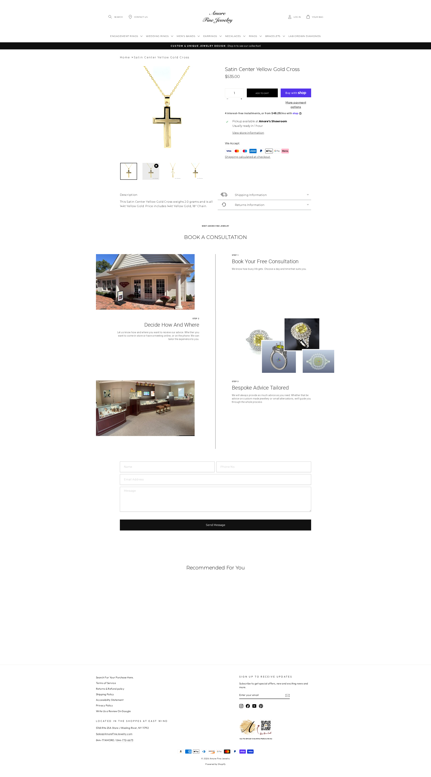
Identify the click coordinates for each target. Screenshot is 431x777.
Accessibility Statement (109, 699)
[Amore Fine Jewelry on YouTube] (254, 706)
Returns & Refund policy (110, 688)
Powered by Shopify (215, 764)
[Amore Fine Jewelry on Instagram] (241, 706)
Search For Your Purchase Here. (115, 677)
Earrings (210, 36)
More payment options (296, 104)
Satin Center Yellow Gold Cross (161, 57)
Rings (253, 36)
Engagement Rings (124, 36)
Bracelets (272, 36)
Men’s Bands (186, 36)
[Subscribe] (287, 695)
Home (125, 57)
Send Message (215, 525)
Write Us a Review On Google (113, 711)
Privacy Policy (104, 705)
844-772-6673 (124, 740)
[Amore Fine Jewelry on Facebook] (248, 706)
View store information (248, 132)
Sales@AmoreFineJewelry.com (114, 734)
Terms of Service (106, 683)
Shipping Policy (105, 694)
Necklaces (233, 36)
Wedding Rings (157, 36)
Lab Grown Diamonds (304, 36)
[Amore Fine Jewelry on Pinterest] (261, 706)
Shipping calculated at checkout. (247, 157)
